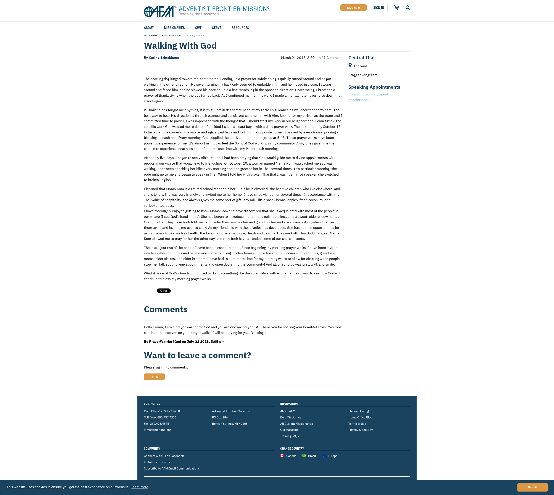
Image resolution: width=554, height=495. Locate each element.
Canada (291, 456)
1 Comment (333, 57)
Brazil (312, 456)
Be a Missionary (290, 417)
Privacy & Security (360, 430)
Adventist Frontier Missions (207, 12)
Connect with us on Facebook (164, 456)
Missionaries (150, 35)
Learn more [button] (139, 487)
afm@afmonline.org (157, 430)
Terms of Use (357, 423)
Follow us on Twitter (158, 462)
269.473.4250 (170, 411)
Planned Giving (358, 411)
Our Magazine (289, 430)
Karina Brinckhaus (172, 35)
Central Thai (361, 57)
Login (154, 377)
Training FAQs (289, 436)
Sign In (378, 7)
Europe (333, 456)
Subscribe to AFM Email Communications (172, 468)
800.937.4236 (166, 417)
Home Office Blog (360, 417)
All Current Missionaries (296, 423)
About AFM (287, 411)
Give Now (353, 8)
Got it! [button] (532, 487)
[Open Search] (408, 7)
